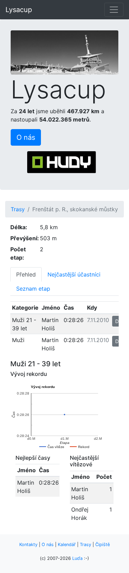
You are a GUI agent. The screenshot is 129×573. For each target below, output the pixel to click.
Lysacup (19, 10)
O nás (48, 544)
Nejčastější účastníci (73, 274)
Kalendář (67, 544)
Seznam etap (33, 288)
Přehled (26, 274)
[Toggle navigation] (113, 10)
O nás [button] (26, 137)
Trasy (18, 209)
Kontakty (28, 544)
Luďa (77, 558)
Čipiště (102, 544)
